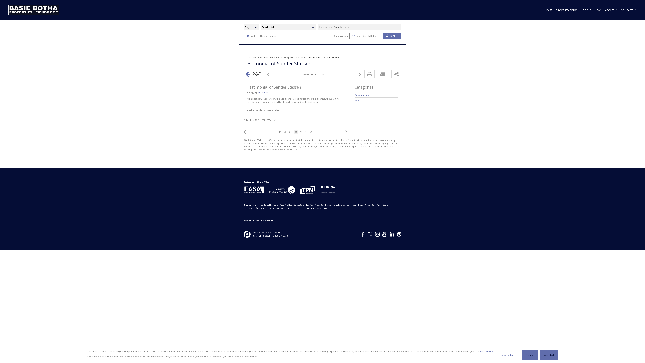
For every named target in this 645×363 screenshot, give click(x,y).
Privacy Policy (321, 208)
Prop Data (277, 232)
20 (285, 131)
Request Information (302, 208)
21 (290, 131)
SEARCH (394, 35)
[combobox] (360, 27)
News (357, 100)
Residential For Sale (269, 205)
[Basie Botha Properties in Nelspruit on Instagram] (377, 234)
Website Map (279, 208)
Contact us (266, 208)
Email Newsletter (367, 205)
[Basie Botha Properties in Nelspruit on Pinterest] (399, 234)
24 (306, 131)
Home (255, 205)
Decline (529, 354)
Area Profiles (286, 205)
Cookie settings (507, 354)
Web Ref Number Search (263, 35)
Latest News (301, 57)
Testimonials (264, 92)
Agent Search (383, 205)
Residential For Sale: (254, 220)
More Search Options (367, 35)
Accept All (549, 354)
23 (301, 131)
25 (311, 131)
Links (289, 208)
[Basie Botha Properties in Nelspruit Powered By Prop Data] (247, 234)
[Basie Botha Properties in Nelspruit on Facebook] (363, 234)
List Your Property (314, 205)
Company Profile (251, 208)
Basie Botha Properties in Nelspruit (275, 57)
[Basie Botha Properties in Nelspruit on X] (370, 234)
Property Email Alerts (335, 205)
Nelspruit (269, 220)
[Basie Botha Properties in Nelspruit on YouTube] (384, 234)
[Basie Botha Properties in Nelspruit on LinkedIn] (392, 234)
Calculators (299, 205)
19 (280, 131)
